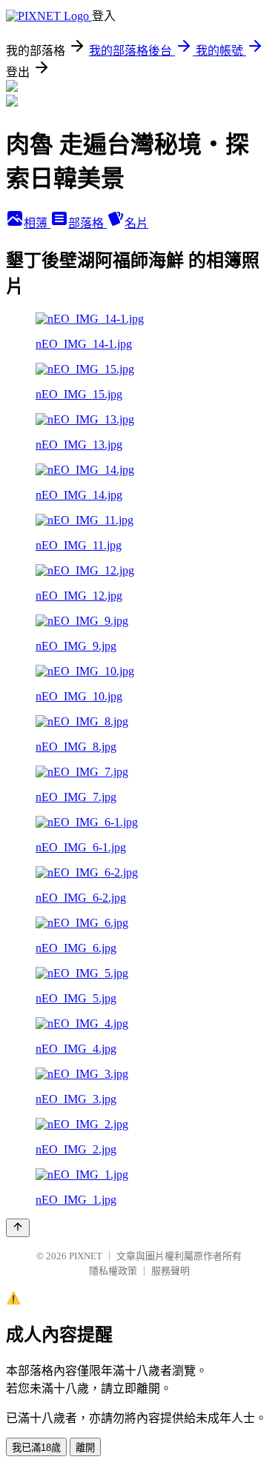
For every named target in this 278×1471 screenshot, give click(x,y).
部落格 (87, 223)
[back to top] (18, 1228)
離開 (85, 1447)
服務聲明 (170, 1270)
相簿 (37, 223)
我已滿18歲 (36, 1447)
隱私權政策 (113, 1270)
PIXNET (85, 1255)
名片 (136, 223)
